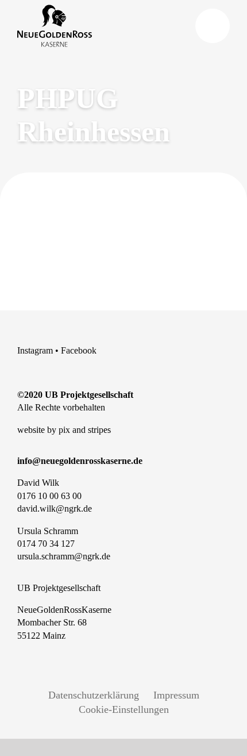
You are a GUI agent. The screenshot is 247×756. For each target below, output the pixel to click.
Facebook (79, 350)
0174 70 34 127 (46, 543)
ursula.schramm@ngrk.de (63, 556)
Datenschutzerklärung (93, 695)
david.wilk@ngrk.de (54, 508)
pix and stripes (85, 430)
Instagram (35, 350)
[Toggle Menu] (212, 26)
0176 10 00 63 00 (49, 496)
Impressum (176, 695)
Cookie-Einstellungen (124, 709)
